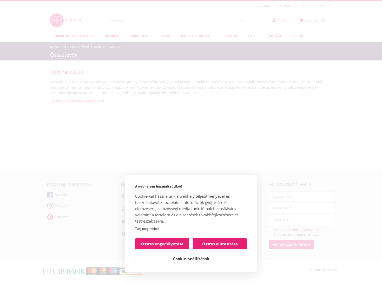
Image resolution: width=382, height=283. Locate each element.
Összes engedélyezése (162, 243)
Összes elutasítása (220, 243)
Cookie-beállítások (191, 258)
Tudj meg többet (147, 228)
